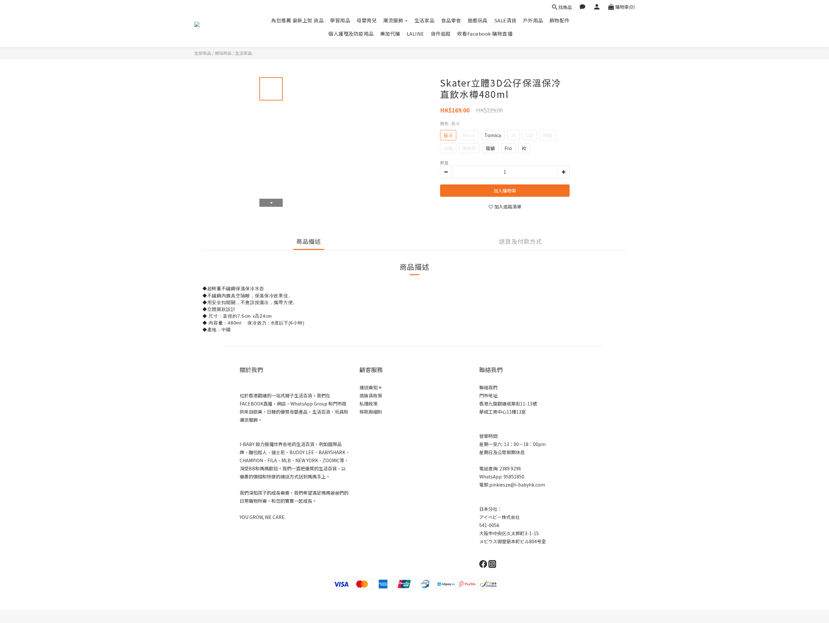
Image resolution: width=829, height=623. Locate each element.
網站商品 (223, 53)
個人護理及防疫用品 (351, 33)
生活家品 (424, 20)
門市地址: (488, 395)
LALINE (415, 33)
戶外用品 (533, 20)
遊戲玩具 (478, 20)
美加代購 (390, 33)
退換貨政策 (370, 395)
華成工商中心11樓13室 (502, 411)
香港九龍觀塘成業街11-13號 (508, 403)
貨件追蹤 (441, 33)
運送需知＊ (370, 387)
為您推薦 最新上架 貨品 (297, 20)
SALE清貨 (505, 20)
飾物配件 (560, 20)
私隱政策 (368, 403)
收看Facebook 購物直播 (485, 33)
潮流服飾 (393, 20)
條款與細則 (370, 411)
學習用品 (340, 20)
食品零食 (451, 20)
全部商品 (202, 53)
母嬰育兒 (367, 20)
